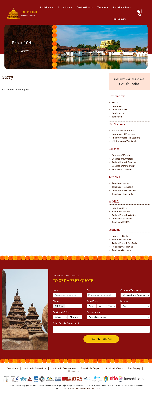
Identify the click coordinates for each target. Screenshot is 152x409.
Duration (124, 301)
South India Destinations (63, 368)
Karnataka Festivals (121, 239)
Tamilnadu (117, 116)
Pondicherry (118, 113)
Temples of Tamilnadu (122, 194)
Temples (101, 7)
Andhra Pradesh (120, 109)
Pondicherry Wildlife (122, 218)
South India (45, 7)
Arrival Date (92, 301)
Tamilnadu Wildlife (121, 222)
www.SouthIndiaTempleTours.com (85, 388)
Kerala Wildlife (119, 207)
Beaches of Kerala (121, 155)
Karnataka (117, 106)
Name (55, 290)
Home (14, 50)
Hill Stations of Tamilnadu (124, 141)
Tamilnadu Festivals (121, 250)
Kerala (115, 102)
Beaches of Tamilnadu (122, 169)
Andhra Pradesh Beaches (124, 162)
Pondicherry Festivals (122, 246)
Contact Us (73, 371)
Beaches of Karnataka (122, 158)
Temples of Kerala (120, 183)
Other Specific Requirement (66, 323)
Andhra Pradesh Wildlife (124, 215)
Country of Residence (130, 290)
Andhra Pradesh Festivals (124, 243)
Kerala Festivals (120, 236)
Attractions (64, 7)
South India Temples (90, 368)
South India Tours (122, 7)
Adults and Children (62, 312)
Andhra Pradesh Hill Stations (126, 137)
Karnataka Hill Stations (123, 134)
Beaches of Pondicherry (123, 165)
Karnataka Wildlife (121, 211)
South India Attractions (34, 368)
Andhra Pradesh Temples (124, 190)
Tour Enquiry (119, 18)
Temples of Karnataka (122, 186)
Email (89, 290)
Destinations (83, 7)
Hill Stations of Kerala (123, 130)
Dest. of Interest (94, 312)
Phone (56, 301)
